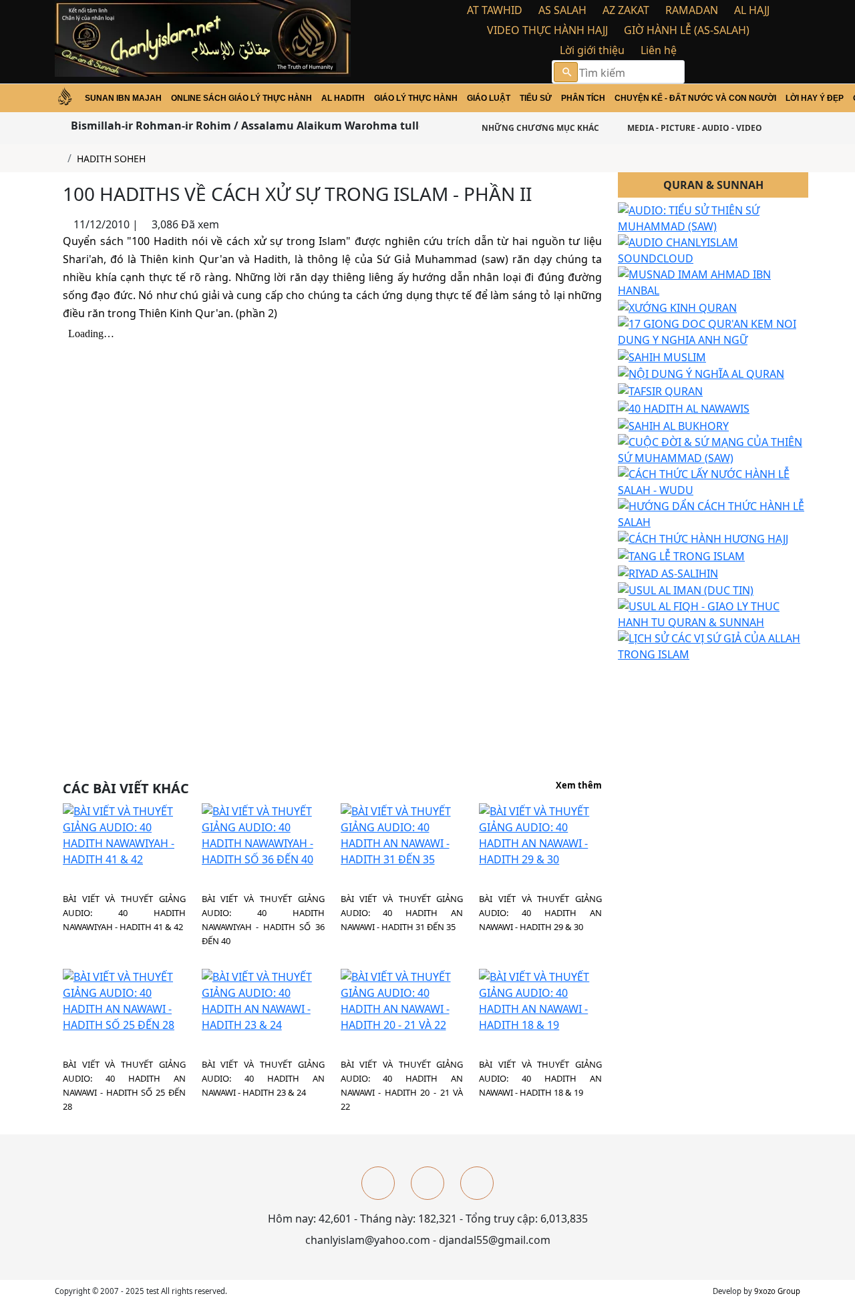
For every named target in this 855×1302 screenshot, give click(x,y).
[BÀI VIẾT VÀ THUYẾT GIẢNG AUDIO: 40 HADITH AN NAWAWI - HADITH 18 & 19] (540, 999)
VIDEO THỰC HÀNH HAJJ (547, 30)
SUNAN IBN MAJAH (123, 98)
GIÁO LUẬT (488, 98)
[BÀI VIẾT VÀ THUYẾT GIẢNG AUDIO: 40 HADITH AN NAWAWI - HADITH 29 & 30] (540, 834)
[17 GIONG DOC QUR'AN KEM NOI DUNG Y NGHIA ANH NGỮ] (713, 330)
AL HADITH (343, 98)
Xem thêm (579, 786)
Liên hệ (659, 50)
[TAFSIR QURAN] (660, 390)
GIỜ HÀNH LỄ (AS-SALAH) (686, 30)
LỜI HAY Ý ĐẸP (815, 98)
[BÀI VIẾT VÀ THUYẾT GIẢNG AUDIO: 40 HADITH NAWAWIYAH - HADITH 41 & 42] (124, 834)
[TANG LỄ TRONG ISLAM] (681, 555)
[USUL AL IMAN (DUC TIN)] (685, 589)
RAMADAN (691, 10)
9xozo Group (777, 1291)
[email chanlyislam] (477, 1183)
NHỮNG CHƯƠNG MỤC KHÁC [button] (539, 128)
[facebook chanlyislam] (378, 1183)
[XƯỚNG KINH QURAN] (677, 306)
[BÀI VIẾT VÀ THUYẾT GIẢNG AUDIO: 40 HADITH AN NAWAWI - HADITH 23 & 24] (263, 999)
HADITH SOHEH (111, 158)
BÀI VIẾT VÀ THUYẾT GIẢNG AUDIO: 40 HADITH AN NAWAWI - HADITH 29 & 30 (540, 913)
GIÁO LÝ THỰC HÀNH (416, 98)
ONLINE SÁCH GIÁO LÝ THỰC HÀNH (241, 98)
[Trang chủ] (58, 158)
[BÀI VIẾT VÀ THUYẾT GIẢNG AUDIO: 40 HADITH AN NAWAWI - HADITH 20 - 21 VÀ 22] (402, 999)
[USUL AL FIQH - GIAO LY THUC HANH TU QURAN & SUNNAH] (713, 613)
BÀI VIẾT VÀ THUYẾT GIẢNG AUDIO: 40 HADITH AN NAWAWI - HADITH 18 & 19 (540, 1078)
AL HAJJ (752, 10)
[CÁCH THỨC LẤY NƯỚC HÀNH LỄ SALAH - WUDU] (713, 480)
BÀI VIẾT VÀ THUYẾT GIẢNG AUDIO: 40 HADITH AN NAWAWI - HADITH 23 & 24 (263, 1078)
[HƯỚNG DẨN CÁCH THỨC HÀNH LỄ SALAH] (713, 512)
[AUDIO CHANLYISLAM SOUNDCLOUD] (713, 249)
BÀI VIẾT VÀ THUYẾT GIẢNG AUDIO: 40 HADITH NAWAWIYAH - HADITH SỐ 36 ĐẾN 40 (263, 920)
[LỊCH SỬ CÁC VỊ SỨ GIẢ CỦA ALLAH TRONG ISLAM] (713, 645)
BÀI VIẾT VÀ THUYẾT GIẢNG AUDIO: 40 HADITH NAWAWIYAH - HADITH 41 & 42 (124, 913)
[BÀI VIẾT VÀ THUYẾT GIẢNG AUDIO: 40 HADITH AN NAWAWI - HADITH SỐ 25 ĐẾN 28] (124, 999)
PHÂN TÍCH (583, 98)
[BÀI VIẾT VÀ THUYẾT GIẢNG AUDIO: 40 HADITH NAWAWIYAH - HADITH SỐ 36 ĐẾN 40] (263, 834)
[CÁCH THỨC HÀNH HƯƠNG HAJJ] (703, 538)
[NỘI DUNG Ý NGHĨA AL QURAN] (701, 373)
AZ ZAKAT (626, 10)
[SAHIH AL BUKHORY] (673, 424)
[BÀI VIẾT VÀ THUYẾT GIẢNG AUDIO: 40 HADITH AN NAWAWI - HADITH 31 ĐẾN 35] (402, 834)
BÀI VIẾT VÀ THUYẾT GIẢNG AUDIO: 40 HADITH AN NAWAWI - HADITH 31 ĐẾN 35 (402, 913)
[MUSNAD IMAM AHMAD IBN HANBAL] (713, 281)
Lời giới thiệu (592, 50)
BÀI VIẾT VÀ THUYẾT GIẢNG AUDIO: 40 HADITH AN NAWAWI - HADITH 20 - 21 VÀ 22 (402, 1085)
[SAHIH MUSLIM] (662, 356)
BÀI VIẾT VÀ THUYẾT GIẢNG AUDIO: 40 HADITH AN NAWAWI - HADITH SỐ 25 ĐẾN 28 (124, 1085)
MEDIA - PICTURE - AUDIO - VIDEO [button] (693, 128)
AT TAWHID (494, 10)
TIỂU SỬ (536, 98)
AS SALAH (562, 10)
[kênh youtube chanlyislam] (427, 1183)
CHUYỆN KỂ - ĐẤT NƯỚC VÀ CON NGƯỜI (695, 98)
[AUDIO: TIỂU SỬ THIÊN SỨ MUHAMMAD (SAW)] (713, 217)
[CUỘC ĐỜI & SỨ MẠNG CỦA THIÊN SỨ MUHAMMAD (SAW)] (713, 448)
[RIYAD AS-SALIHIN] (668, 572)
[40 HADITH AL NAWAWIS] (683, 407)
